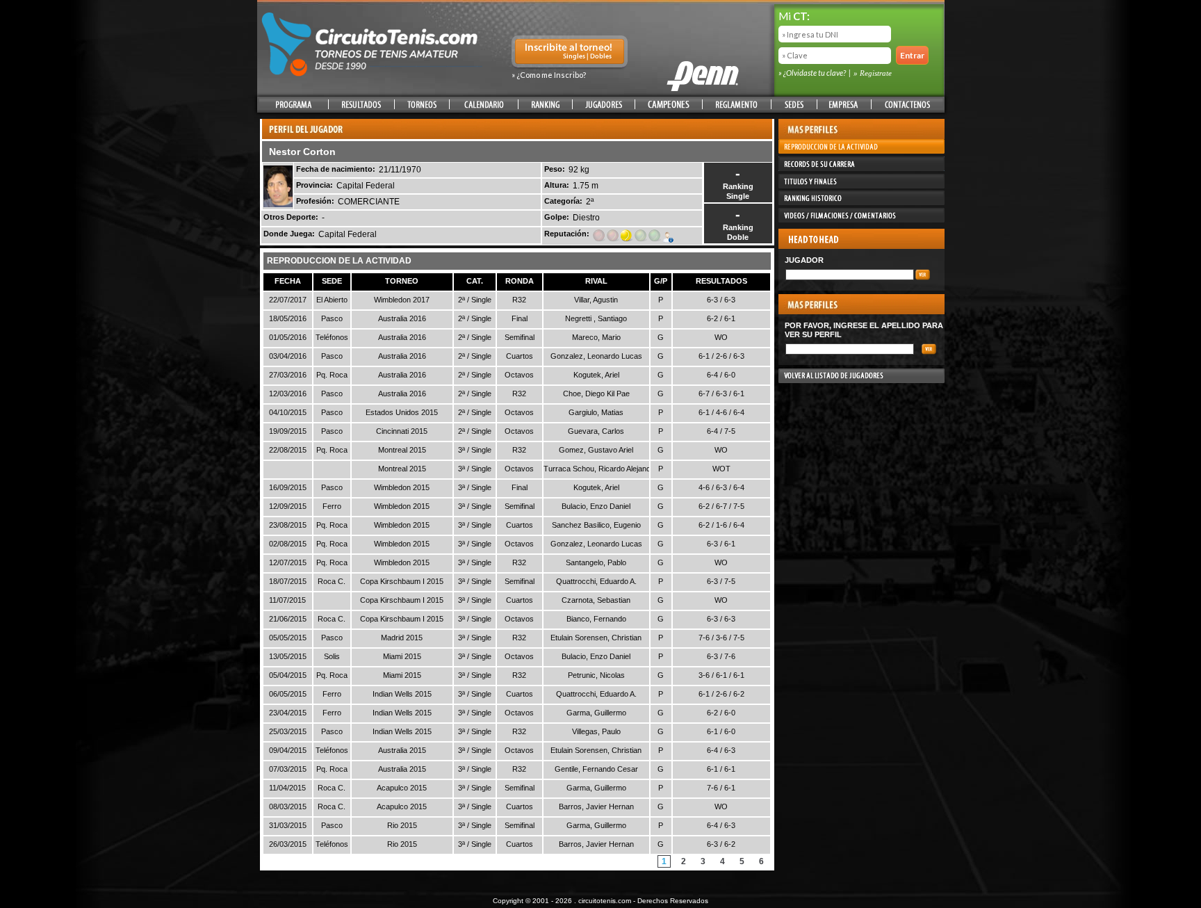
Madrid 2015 (402, 637)
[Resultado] (361, 105)
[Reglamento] (736, 105)
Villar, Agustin (596, 299)
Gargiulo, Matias (596, 412)
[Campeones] (668, 105)
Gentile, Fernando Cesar (596, 769)
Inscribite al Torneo (570, 52)
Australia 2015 (402, 750)
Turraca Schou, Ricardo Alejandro (600, 468)
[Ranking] (545, 105)
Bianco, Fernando (596, 619)
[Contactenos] (907, 105)
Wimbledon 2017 (402, 299)
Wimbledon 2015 (402, 487)
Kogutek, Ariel (596, 375)
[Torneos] (421, 105)
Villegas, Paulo (596, 731)
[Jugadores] (604, 105)
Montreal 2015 (402, 450)
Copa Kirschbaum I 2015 (401, 581)
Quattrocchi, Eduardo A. (596, 581)
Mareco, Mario (596, 337)
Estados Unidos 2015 (402, 412)
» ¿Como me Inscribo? (549, 74)
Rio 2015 (402, 825)
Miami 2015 (402, 656)
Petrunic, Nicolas (596, 675)
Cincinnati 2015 (401, 431)
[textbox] (849, 274)
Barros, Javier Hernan (596, 806)
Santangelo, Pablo (596, 562)
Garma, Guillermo (596, 712)
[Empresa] (844, 105)
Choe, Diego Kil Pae (596, 393)
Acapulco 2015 (402, 788)
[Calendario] (483, 105)
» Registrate (872, 73)
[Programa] (294, 105)
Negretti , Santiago (596, 318)
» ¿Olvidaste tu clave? (812, 72)
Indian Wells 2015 (402, 694)
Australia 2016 (402, 318)
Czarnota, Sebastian (596, 600)
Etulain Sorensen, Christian (596, 637)
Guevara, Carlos (596, 431)
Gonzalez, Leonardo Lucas (596, 356)
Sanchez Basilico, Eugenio (596, 525)
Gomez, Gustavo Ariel (596, 450)
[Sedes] (794, 105)
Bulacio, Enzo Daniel (596, 506)
